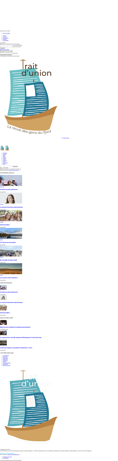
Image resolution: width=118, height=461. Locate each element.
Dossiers (4, 157)
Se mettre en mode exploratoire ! (9, 189)
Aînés (4, 155)
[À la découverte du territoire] (11, 238)
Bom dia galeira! (5, 224)
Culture (4, 159)
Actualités (5, 153)
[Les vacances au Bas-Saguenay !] (11, 273)
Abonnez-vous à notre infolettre (7, 453)
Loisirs (4, 161)
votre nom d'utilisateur (17, 45)
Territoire (5, 160)
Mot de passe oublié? (4, 49)
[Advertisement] (25, 142)
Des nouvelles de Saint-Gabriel (8, 260)
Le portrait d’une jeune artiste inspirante (11, 207)
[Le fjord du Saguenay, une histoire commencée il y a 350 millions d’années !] (3, 345)
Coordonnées (5, 40)
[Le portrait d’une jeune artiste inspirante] (11, 203)
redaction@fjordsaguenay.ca (13, 454)
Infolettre (5, 39)
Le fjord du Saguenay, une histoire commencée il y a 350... (16, 347)
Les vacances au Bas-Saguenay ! (9, 277)
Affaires (4, 154)
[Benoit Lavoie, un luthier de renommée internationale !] (3, 324)
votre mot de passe (17, 46)
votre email (15, 53)
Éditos (4, 164)
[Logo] (2, 150)
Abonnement (5, 38)
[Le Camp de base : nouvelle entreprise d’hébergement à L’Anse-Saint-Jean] (3, 334)
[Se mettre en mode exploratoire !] (11, 185)
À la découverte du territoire (8, 242)
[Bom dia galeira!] (11, 220)
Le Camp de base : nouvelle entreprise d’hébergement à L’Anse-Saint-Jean (21, 337)
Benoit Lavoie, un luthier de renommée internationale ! (15, 327)
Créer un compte (6, 33)
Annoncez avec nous (7, 456)
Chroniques (5, 162)
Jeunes (4, 156)
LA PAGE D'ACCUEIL (13, 170)
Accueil (4, 35)
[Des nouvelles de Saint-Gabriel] (11, 256)
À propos (5, 36)
